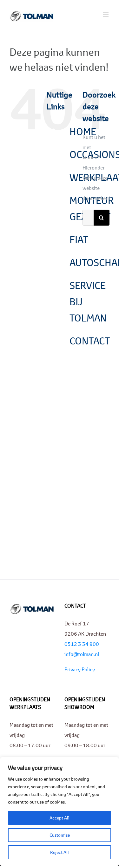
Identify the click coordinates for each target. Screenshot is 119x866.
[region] (59, 811)
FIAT (78, 239)
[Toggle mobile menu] (106, 14)
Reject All (59, 852)
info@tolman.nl (81, 654)
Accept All (59, 818)
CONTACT (89, 341)
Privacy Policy (79, 669)
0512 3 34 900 (81, 643)
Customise (60, 835)
